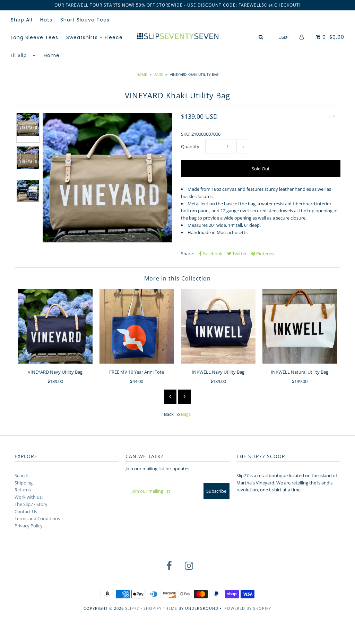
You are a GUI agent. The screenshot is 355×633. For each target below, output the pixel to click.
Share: (187, 253)
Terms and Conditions (37, 518)
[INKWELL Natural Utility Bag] (299, 326)
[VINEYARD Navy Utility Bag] (55, 326)
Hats (46, 19)
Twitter (239, 253)
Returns (23, 490)
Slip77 (132, 608)
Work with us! (29, 497)
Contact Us (26, 511)
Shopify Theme (160, 608)
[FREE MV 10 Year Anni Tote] (136, 326)
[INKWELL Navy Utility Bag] (218, 326)
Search (21, 475)
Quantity (190, 146)
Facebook (212, 253)
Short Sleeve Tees (85, 19)
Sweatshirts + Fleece (94, 37)
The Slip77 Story (31, 504)
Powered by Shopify (247, 608)
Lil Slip (20, 55)
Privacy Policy (29, 526)
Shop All (21, 19)
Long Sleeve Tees (34, 37)
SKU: (185, 134)
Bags (158, 74)
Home (52, 55)
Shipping (24, 483)
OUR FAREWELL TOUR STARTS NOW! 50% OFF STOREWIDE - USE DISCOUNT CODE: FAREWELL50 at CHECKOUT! (177, 5)
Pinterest (265, 253)
